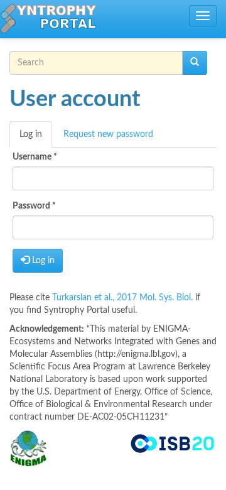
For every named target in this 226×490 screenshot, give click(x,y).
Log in (35, 139)
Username (35, 157)
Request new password (108, 134)
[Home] (48, 19)
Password (34, 206)
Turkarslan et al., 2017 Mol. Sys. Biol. (123, 297)
